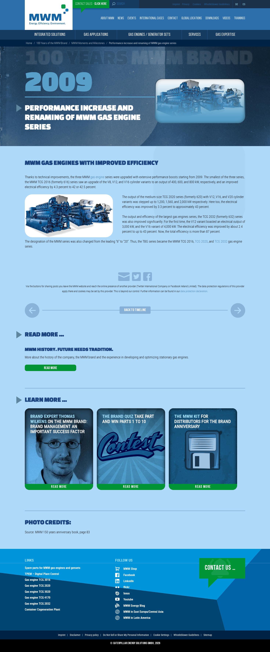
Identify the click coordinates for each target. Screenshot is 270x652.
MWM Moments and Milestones (88, 43)
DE (236, 4)
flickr (126, 587)
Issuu (126, 593)
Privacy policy (92, 635)
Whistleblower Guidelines (217, 4)
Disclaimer (75, 635)
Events (132, 18)
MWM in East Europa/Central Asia (143, 611)
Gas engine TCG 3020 (37, 592)
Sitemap (208, 635)
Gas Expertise (225, 35)
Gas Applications (96, 35)
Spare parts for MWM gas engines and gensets (52, 568)
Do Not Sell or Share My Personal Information (126, 635)
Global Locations (191, 18)
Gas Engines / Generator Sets (149, 35)
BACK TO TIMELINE (135, 310)
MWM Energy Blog (134, 605)
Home (29, 43)
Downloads (212, 18)
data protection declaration (193, 291)
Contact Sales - (91, 4)
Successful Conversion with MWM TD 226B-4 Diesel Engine (32, 310)
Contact (173, 18)
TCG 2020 (201, 241)
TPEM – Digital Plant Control (42, 574)
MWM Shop (130, 568)
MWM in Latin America (136, 617)
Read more (50, 368)
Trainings (239, 18)
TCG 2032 (221, 241)
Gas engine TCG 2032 (37, 604)
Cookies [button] (197, 4)
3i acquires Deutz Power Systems (238, 310)
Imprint (176, 4)
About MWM (107, 18)
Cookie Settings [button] (161, 635)
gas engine (97, 177)
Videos (226, 18)
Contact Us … (220, 568)
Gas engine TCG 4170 (37, 598)
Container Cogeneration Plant (42, 609)
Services (195, 35)
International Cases (152, 18)
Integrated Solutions (49, 35)
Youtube (128, 599)
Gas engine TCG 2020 (37, 586)
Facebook (129, 575)
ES (244, 4)
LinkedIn (128, 581)
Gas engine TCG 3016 (37, 580)
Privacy (185, 4)
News (121, 18)
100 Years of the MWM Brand (51, 43)
